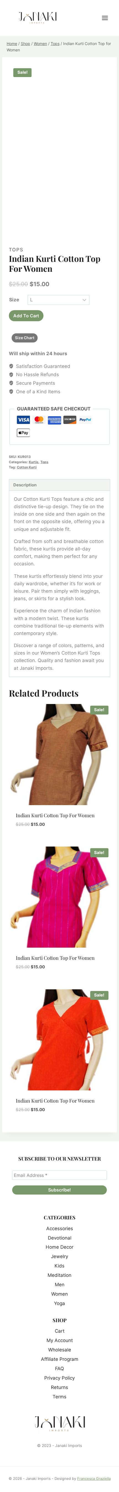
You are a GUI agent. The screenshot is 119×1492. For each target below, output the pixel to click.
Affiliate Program (59, 1359)
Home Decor (59, 1247)
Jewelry (59, 1256)
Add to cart (26, 315)
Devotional (59, 1238)
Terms (59, 1396)
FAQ (59, 1368)
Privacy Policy (59, 1378)
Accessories (59, 1228)
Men (59, 1284)
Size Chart (24, 337)
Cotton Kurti (27, 467)
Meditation (59, 1275)
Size (14, 299)
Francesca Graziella (94, 1478)
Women (59, 1294)
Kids (59, 1266)
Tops (16, 249)
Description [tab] (25, 484)
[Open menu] (107, 18)
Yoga (59, 1303)
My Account (59, 1340)
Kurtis (33, 462)
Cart (59, 1331)
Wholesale (59, 1350)
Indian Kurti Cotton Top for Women (55, 815)
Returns (59, 1387)
